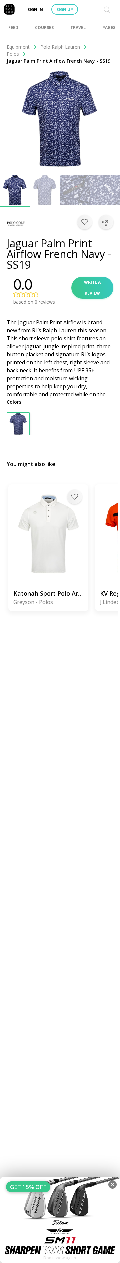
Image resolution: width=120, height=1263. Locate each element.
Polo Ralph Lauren (60, 47)
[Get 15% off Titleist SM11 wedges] (60, 1220)
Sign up (64, 9)
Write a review (92, 287)
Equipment (18, 47)
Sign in (35, 9)
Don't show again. (60, 1258)
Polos (13, 54)
